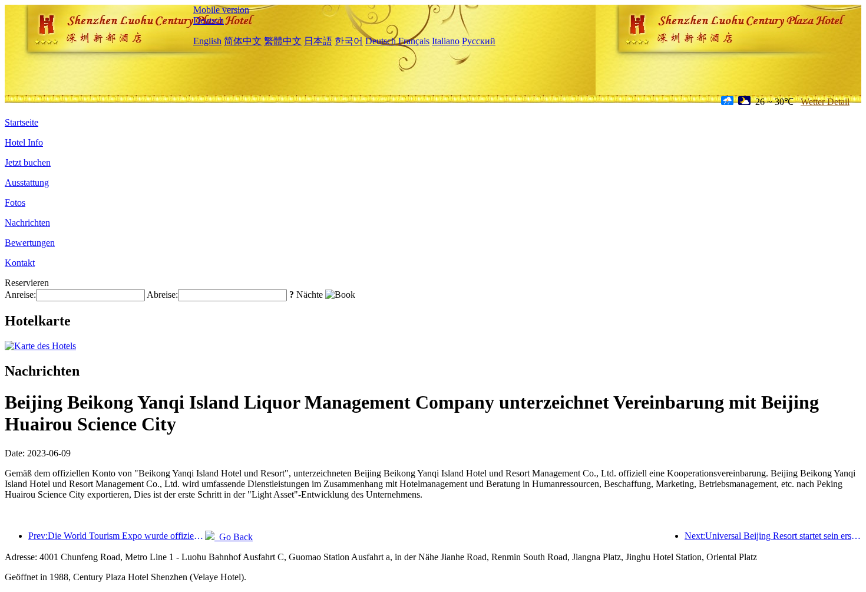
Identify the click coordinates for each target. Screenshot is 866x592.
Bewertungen (30, 243)
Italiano (446, 41)
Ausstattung (27, 182)
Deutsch (208, 20)
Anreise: (20, 295)
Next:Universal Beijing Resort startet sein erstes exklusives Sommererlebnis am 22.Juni (773, 536)
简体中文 (243, 41)
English (207, 41)
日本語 (318, 41)
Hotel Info (24, 142)
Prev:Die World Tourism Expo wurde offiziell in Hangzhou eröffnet (116, 536)
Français (413, 41)
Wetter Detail (825, 102)
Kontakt (20, 263)
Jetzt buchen (28, 162)
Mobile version (221, 10)
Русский (478, 41)
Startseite (21, 122)
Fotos (15, 203)
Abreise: (162, 295)
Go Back (233, 537)
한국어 (349, 41)
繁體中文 (283, 41)
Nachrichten (27, 223)
